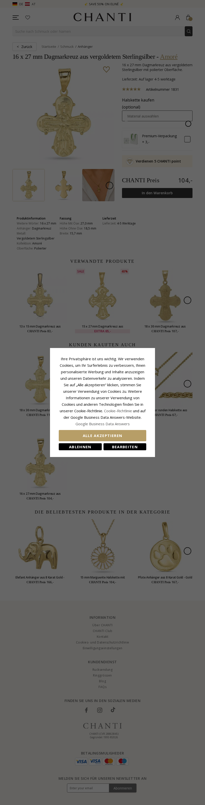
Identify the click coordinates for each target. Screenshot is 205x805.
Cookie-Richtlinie (118, 410)
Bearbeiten (125, 446)
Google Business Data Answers (103, 423)
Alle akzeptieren (102, 435)
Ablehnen (80, 446)
